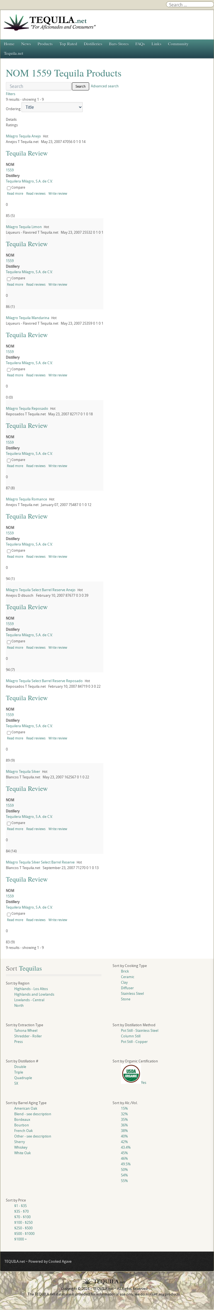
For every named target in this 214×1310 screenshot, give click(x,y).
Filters (10, 93)
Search (81, 86)
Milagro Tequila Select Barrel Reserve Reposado (44, 680)
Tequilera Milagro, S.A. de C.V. (29, 181)
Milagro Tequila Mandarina (27, 317)
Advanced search (105, 85)
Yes (143, 1082)
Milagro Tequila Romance (26, 499)
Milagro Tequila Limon (24, 226)
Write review (57, 193)
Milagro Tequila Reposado (27, 408)
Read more (15, 193)
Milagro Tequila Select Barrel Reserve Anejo (41, 589)
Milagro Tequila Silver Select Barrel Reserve (40, 862)
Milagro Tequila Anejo (23, 136)
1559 (10, 169)
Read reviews (35, 193)
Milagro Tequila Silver (23, 771)
